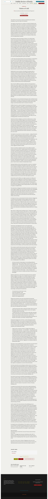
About (28, 3)
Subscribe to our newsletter (40, 1)
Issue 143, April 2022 (24, 14)
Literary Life (24, 6)
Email (27, 456)
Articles (14, 3)
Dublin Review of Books (24, 1)
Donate (35, 3)
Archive (20, 3)
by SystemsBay (24, 494)
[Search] (11, 1)
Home (11, 3)
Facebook (24, 456)
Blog (17, 3)
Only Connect (32, 465)
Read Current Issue (41, 3)
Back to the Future (15, 465)
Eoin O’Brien (14, 451)
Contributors (24, 3)
